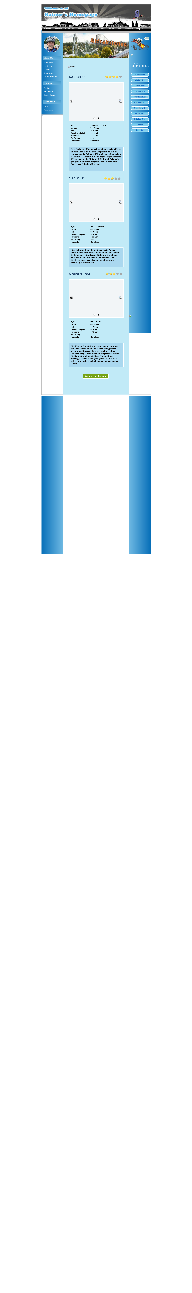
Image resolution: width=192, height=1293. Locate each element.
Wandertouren (49, 66)
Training (47, 88)
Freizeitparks (48, 110)
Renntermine (48, 91)
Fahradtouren (48, 63)
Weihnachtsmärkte (50, 76)
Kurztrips (47, 70)
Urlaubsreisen (48, 73)
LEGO (46, 106)
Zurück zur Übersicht (95, 376)
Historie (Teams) (49, 95)
